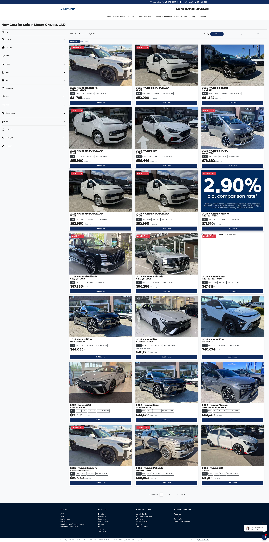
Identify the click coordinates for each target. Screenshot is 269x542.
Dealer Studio (204, 540)
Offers (122, 17)
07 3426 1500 (173, 2)
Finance (158, 17)
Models (116, 17)
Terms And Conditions (182, 522)
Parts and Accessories (144, 517)
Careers (177, 517)
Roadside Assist (142, 522)
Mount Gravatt (158, 2)
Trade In (101, 529)
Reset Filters (74, 41)
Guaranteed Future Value (172, 17)
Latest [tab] (230, 34)
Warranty (139, 519)
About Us (177, 514)
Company (202, 17)
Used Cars (102, 519)
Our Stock (130, 17)
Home (109, 17)
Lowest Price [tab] (257, 34)
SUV (62, 514)
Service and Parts (144, 17)
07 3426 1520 (202, 2)
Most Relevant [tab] (217, 34)
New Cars (101, 514)
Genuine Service (142, 527)
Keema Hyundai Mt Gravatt (192, 9)
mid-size (63, 522)
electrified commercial (69, 527)
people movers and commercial (72, 524)
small (62, 517)
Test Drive (102, 532)
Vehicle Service (142, 514)
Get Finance (100, 103)
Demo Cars (102, 517)
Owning (192, 17)
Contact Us (178, 519)
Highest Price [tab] (243, 34)
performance (65, 519)
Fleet (185, 17)
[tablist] (237, 34)
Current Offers (103, 522)
